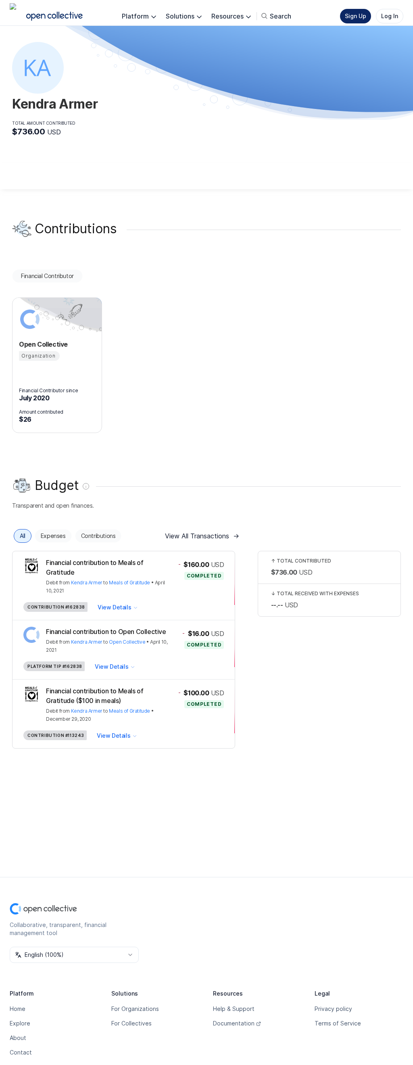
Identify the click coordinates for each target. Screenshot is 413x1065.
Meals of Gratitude (129, 583)
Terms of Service (338, 1023)
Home (17, 1008)
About (18, 1037)
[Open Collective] (28, 319)
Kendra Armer (86, 583)
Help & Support (233, 1008)
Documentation (233, 1023)
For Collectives (131, 1023)
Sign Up (355, 16)
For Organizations (135, 1008)
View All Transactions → (202, 536)
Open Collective (127, 642)
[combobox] (74, 955)
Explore (20, 1023)
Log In (389, 16)
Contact (21, 1052)
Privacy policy (333, 1008)
